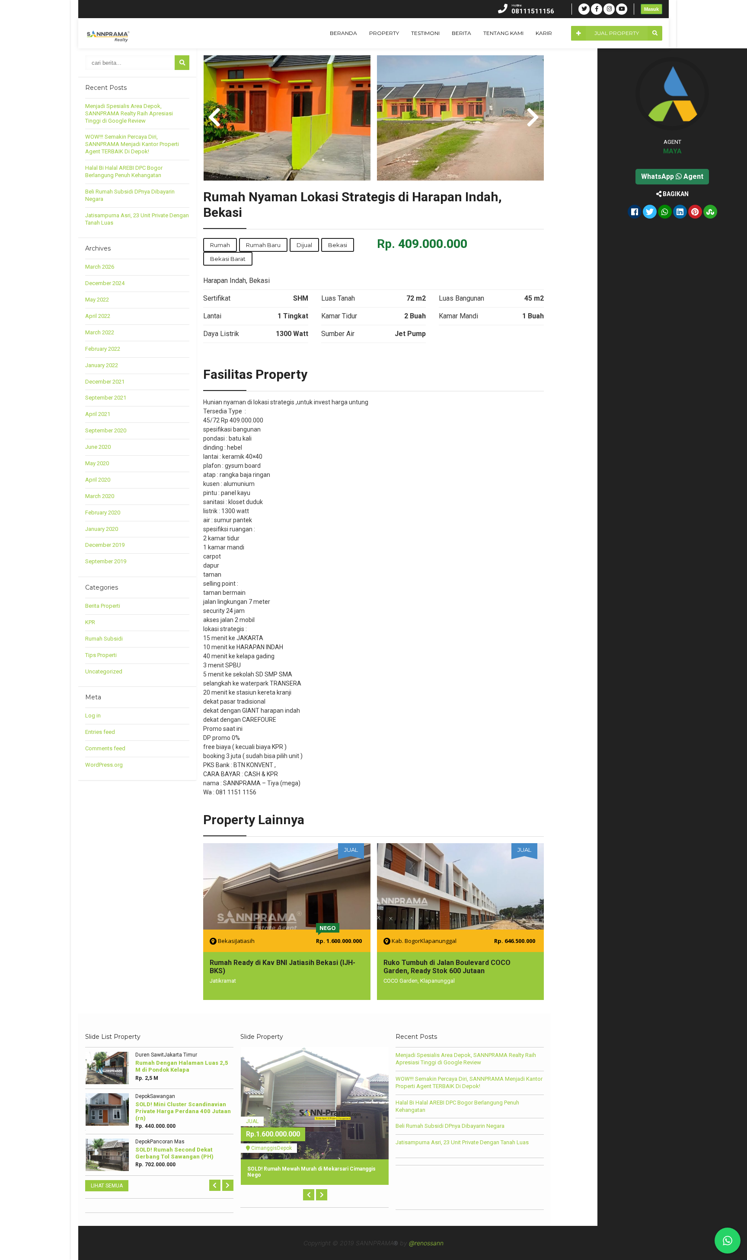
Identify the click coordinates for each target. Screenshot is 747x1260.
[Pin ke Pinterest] (695, 212)
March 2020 (99, 496)
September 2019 (105, 561)
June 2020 (98, 447)
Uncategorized (103, 671)
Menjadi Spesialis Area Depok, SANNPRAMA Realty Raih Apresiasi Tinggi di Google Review (129, 113)
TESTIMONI (425, 33)
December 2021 (104, 381)
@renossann (426, 1243)
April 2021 (97, 414)
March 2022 (99, 332)
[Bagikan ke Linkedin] (680, 212)
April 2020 (97, 479)
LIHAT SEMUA (107, 1186)
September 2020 (105, 430)
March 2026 (99, 266)
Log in (93, 715)
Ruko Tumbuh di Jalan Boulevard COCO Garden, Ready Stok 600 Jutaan (447, 966)
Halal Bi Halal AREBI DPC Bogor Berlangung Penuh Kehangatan (124, 171)
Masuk (651, 9)
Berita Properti (102, 606)
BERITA (461, 33)
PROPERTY (384, 33)
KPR (90, 622)
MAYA (672, 151)
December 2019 (104, 545)
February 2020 (102, 512)
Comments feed (105, 748)
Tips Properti (101, 655)
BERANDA (343, 33)
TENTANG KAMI (503, 33)
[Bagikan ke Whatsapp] (665, 212)
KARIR (544, 33)
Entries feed (100, 732)
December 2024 (104, 283)
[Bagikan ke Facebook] (635, 212)
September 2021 (105, 397)
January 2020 (101, 529)
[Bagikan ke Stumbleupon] (710, 212)
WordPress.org (104, 765)
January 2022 (101, 365)
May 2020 (97, 463)
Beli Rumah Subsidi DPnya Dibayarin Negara (450, 1126)
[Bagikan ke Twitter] (650, 212)
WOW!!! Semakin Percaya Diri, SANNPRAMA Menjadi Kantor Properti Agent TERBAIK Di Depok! (132, 144)
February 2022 (102, 349)
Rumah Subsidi (104, 638)
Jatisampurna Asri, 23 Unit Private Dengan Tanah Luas (462, 1142)
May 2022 (97, 299)
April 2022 (97, 316)
